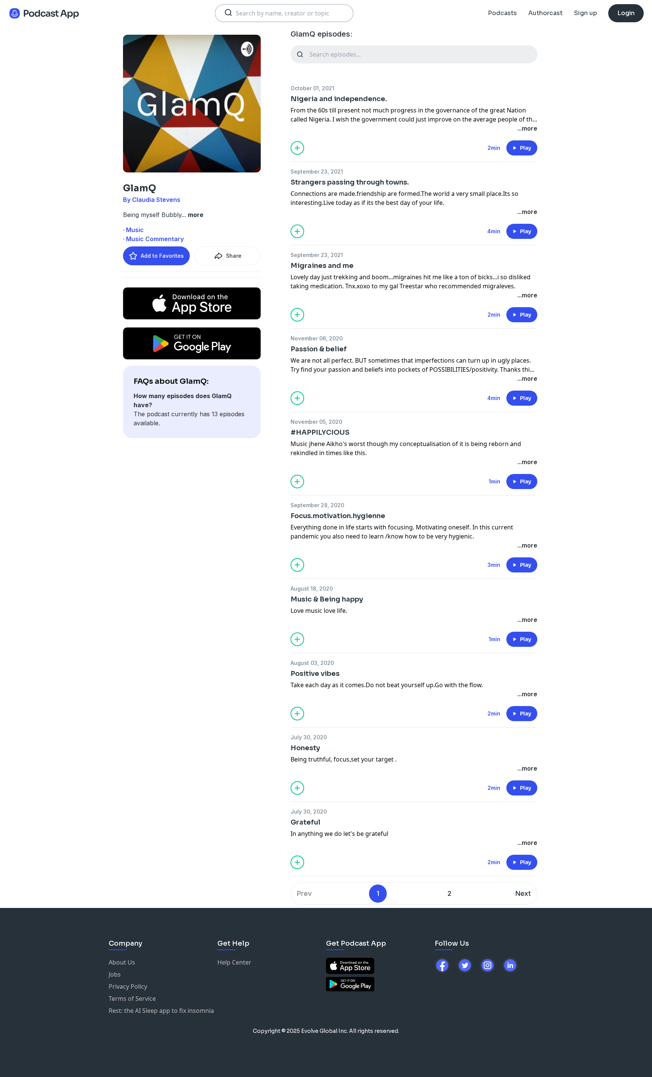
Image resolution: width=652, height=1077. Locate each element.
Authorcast (545, 13)
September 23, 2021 (317, 171)
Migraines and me (322, 266)
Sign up (585, 13)
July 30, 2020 (309, 737)
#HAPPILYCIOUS (320, 432)
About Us (122, 962)
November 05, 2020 (316, 421)
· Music (133, 230)
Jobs (115, 974)
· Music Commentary (153, 239)
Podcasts (502, 13)
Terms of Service (132, 998)
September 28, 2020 (317, 505)
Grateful (305, 822)
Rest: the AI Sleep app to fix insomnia (161, 1010)
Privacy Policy (128, 986)
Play (525, 148)
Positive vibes (315, 673)
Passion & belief (319, 349)
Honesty (305, 748)
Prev (304, 893)
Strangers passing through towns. (350, 182)
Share (233, 255)
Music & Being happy (327, 599)
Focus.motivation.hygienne (338, 516)
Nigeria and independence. (339, 99)
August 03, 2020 (312, 663)
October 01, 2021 (312, 88)
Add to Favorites (162, 255)
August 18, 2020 (312, 588)
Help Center (234, 962)
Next (523, 893)
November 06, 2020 (317, 338)
